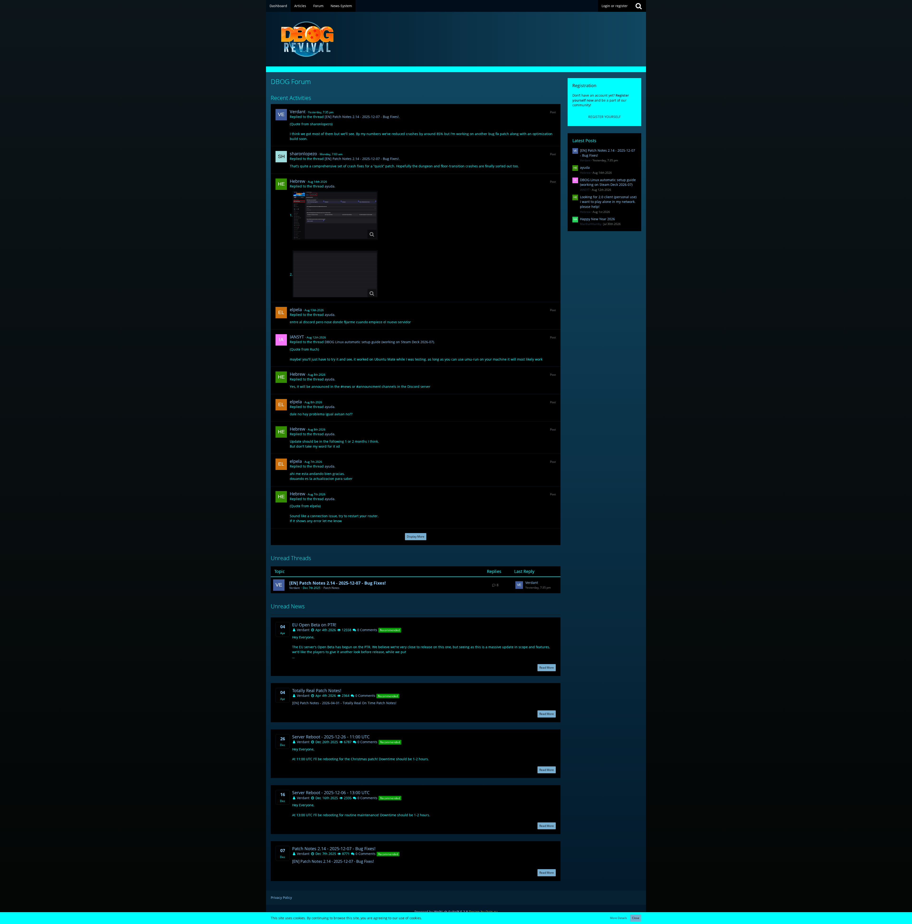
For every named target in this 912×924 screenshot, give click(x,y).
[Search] (638, 6)
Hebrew (297, 181)
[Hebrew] (281, 184)
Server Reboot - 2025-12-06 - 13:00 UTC (331, 792)
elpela (296, 309)
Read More (546, 668)
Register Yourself (604, 116)
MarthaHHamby (590, 224)
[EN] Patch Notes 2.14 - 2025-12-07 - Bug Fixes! (362, 116)
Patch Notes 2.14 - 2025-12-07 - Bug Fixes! (333, 848)
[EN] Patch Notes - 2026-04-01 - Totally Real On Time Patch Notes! (344, 703)
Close (635, 918)
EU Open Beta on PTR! (314, 625)
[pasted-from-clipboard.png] (335, 215)
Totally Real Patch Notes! (316, 690)
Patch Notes (331, 588)
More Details (618, 918)
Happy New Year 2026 (597, 219)
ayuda (329, 186)
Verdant (297, 111)
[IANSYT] (281, 340)
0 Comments (366, 630)
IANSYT (297, 337)
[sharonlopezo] (281, 156)
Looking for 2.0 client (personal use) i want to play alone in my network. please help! (608, 202)
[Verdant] (281, 114)
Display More (415, 537)
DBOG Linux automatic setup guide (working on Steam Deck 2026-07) (379, 342)
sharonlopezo (303, 153)
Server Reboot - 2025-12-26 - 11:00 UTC (331, 737)
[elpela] (281, 312)
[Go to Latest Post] (519, 585)
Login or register (615, 6)
